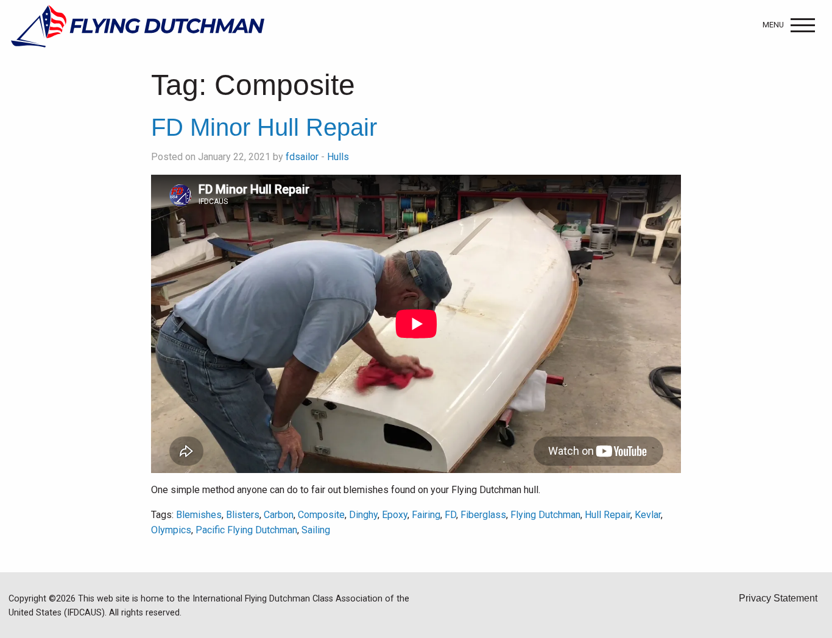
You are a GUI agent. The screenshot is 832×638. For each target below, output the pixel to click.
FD (450, 515)
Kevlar (648, 515)
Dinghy (363, 515)
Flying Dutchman (545, 515)
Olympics (171, 530)
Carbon (279, 515)
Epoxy (394, 515)
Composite (321, 515)
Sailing (315, 530)
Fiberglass (483, 515)
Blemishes (199, 515)
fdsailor (302, 157)
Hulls (338, 157)
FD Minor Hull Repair (264, 127)
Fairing (426, 515)
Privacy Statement (778, 598)
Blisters (242, 515)
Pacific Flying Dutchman (246, 530)
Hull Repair (607, 515)
